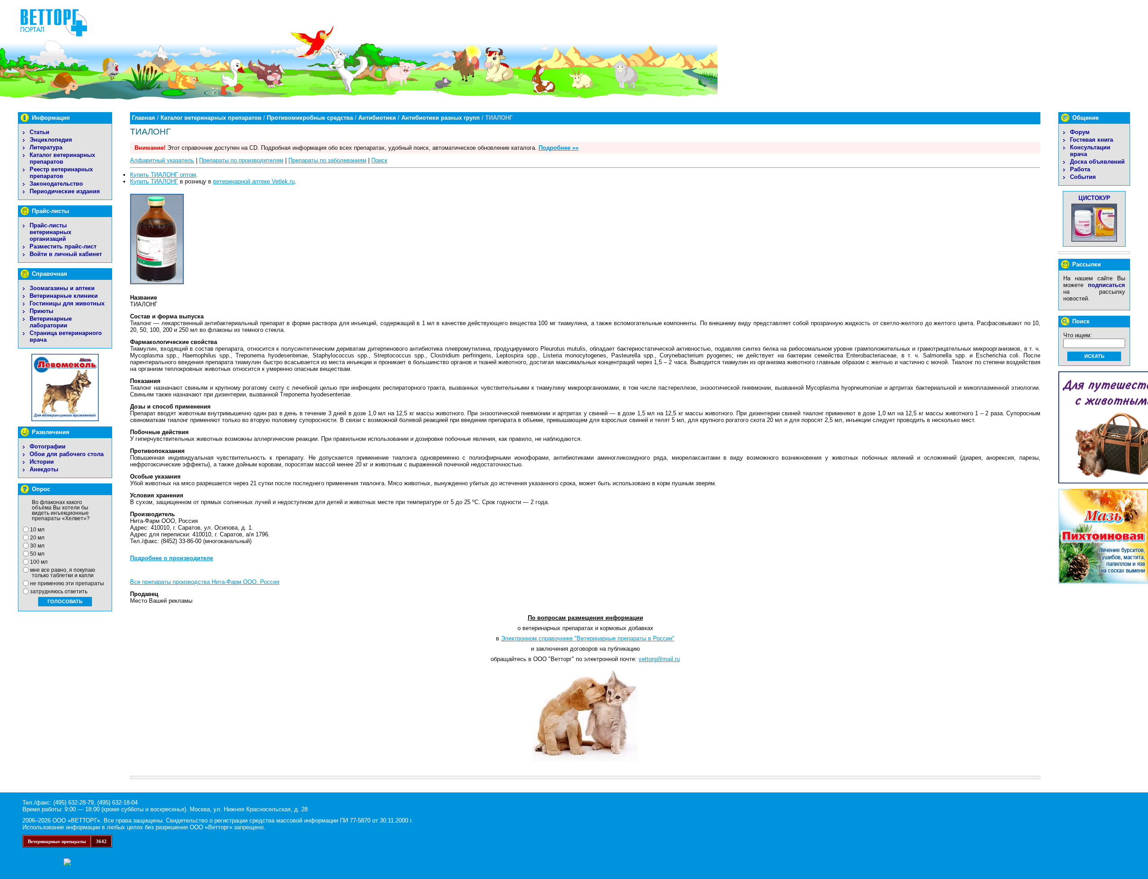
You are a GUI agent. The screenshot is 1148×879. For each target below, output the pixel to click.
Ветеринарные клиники (64, 295)
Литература (46, 147)
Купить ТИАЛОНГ (154, 181)
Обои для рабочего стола (67, 454)
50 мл (37, 554)
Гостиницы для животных (67, 303)
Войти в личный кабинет (66, 254)
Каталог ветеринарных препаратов (62, 158)
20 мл (37, 537)
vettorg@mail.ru (659, 659)
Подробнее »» (558, 147)
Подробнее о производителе (171, 558)
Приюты (41, 311)
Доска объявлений (1097, 161)
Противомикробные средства (310, 117)
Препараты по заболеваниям (327, 160)
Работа (1080, 169)
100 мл (39, 562)
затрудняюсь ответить (58, 591)
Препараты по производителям (241, 160)
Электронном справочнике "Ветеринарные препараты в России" (587, 638)
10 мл (37, 529)
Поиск (379, 160)
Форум (1080, 132)
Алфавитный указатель (162, 160)
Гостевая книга (1091, 139)
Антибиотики (377, 117)
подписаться (1106, 285)
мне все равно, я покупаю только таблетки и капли (62, 572)
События (1083, 177)
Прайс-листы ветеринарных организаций (50, 232)
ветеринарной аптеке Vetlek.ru (254, 181)
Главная (143, 117)
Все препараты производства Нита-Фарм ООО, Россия (204, 582)
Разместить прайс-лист (63, 246)
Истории (42, 461)
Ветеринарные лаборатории (51, 322)
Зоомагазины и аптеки (62, 288)
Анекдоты (44, 469)
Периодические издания (65, 191)
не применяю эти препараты (67, 583)
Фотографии (47, 446)
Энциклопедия (51, 139)
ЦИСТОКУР (1094, 198)
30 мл (37, 545)
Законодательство (56, 183)
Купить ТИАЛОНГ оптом (163, 174)
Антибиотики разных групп (440, 117)
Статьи (39, 132)
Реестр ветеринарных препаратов (61, 172)
